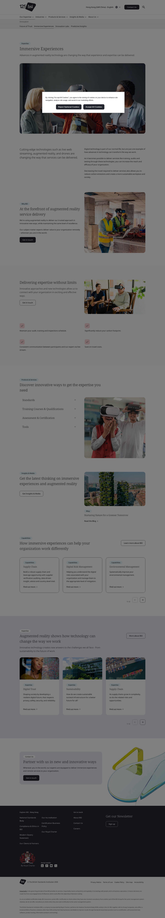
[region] (83, 102)
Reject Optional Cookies (68, 107)
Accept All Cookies (94, 107)
